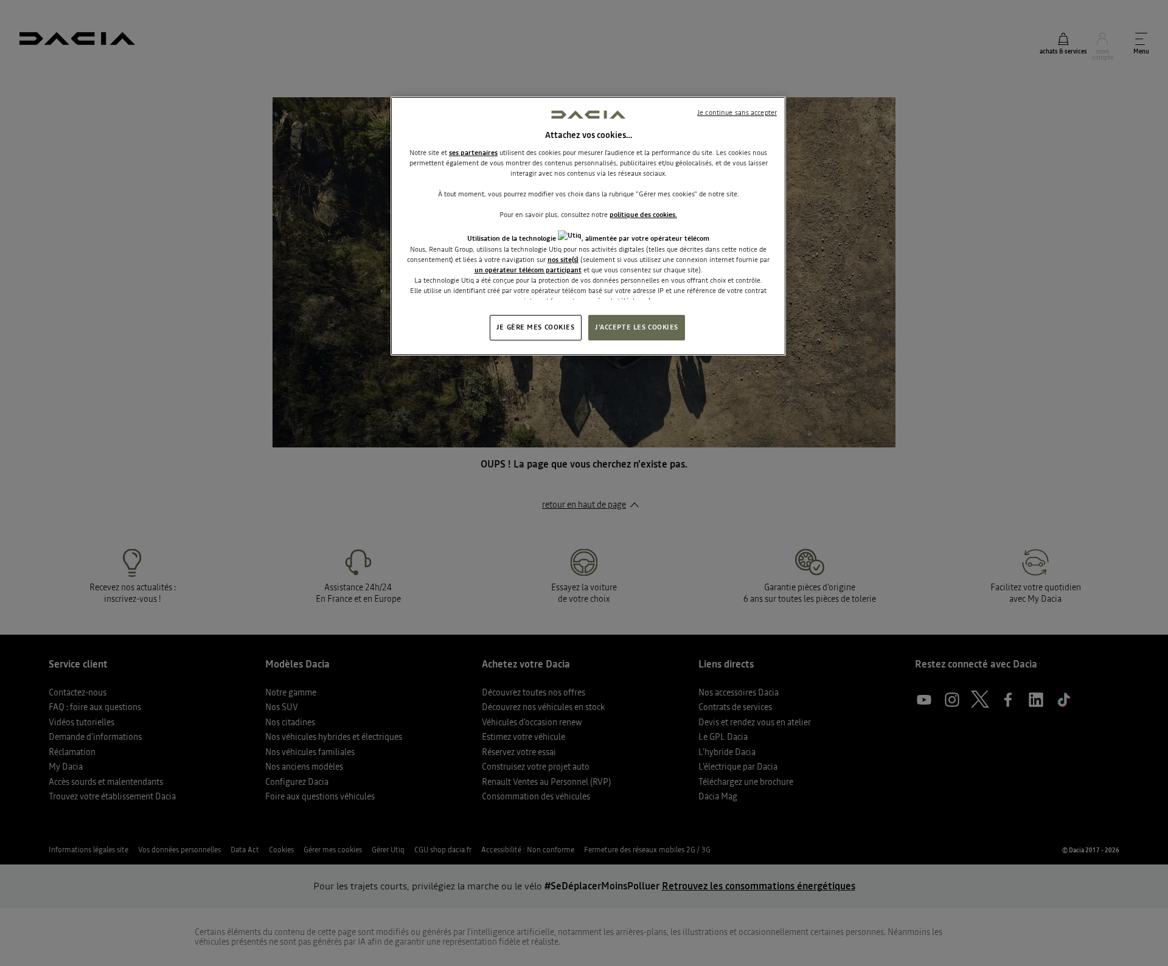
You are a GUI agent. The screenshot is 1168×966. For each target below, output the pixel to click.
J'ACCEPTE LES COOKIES (636, 327)
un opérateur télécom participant (528, 270)
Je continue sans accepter (737, 112)
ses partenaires (473, 152)
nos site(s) (563, 259)
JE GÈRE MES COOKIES (535, 327)
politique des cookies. (643, 214)
